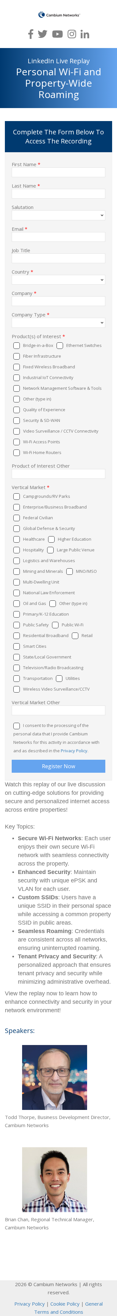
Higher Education (74, 539)
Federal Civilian (38, 518)
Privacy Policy (74, 751)
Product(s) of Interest (38, 336)
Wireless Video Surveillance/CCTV (56, 689)
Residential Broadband (46, 635)
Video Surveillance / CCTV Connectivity (60, 431)
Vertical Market (30, 487)
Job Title (21, 250)
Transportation (38, 678)
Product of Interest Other (41, 465)
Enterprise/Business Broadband (55, 507)
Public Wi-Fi (73, 625)
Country (22, 271)
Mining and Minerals (43, 571)
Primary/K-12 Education (46, 614)
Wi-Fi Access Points (41, 442)
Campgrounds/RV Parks (46, 496)
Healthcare (34, 539)
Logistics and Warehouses (49, 560)
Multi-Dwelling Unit (41, 582)
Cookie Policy (65, 1303)
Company (24, 293)
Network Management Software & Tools (62, 388)
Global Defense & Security (49, 528)
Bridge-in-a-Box (38, 345)
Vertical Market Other (36, 702)
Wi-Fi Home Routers (42, 452)
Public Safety (36, 625)
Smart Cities (34, 646)
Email (19, 228)
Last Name (26, 185)
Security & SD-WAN (41, 420)
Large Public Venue (76, 550)
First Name (26, 164)
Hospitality (33, 550)
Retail (87, 635)
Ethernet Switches (84, 345)
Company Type (30, 314)
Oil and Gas (34, 603)
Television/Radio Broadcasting (53, 667)
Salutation (22, 207)
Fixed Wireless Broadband (49, 367)
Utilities (73, 678)
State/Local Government (47, 657)
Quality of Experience (44, 409)
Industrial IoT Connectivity (48, 377)
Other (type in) (37, 399)
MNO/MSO (86, 571)
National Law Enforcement (49, 593)
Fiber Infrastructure (42, 356)
